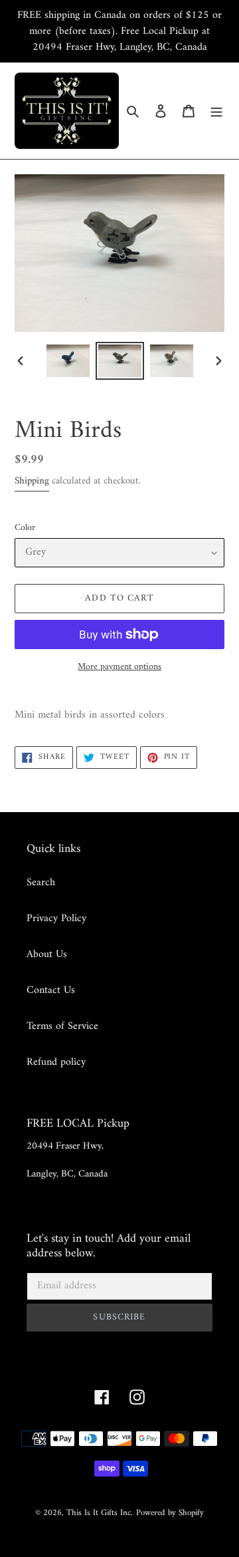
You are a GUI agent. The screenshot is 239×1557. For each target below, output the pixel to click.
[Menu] (216, 110)
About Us (47, 954)
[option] (68, 361)
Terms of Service (62, 1026)
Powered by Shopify (170, 1512)
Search (41, 882)
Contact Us (51, 990)
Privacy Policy (56, 918)
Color (25, 528)
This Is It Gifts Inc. (99, 1512)
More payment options (119, 667)
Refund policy (56, 1062)
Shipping (32, 481)
